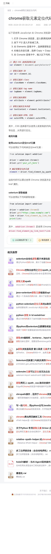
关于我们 (43, 491)
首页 (9, 10)
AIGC (38, 25)
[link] (9, 10)
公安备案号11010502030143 (25, 494)
